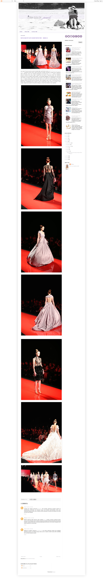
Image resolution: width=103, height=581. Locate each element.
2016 (67, 139)
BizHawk (39, 508)
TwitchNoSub (39, 530)
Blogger (53, 571)
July (68, 147)
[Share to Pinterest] (35, 499)
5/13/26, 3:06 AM (29, 528)
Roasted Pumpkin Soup (76, 91)
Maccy (45, 519)
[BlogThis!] (31, 499)
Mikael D (50, 73)
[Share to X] (33, 499)
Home (21, 31)
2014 (67, 156)
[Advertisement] (72, 179)
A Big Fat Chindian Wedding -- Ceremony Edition (77, 59)
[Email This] (30, 499)
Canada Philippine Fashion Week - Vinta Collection (77, 84)
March (68, 151)
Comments (24, 567)
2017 (67, 138)
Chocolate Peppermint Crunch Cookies (76, 116)
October (68, 144)
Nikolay (25, 517)
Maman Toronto (75, 107)
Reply (25, 514)
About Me (27, 31)
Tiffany (26, 499)
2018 (67, 136)
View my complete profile (74, 166)
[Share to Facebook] (34, 499)
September (69, 146)
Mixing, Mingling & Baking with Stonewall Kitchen (76, 75)
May (68, 149)
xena (25, 507)
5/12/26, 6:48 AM (29, 507)
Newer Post (23, 556)
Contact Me (34, 31)
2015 (67, 141)
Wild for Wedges (75, 124)
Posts (23, 565)
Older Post (58, 556)
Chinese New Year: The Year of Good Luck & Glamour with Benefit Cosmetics (76, 49)
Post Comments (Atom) (30, 558)
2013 (67, 157)
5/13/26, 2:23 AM (30, 517)
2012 (67, 159)
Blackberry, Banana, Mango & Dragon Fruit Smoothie (77, 67)
